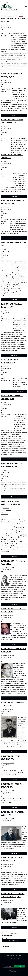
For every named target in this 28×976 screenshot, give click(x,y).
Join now (8, 966)
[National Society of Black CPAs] (9, 6)
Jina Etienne (6, 25)
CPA (2, 132)
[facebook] (11, 958)
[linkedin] (13, 958)
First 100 (8, 27)
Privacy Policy (14, 971)
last (15, 933)
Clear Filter (21, 16)
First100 (5, 132)
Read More (14, 115)
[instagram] (18, 958)
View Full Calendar (14, 940)
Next (12, 933)
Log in (19, 966)
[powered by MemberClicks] (14, 974)
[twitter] (15, 958)
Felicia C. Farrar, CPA (8, 568)
